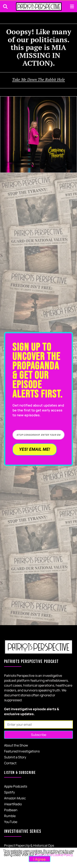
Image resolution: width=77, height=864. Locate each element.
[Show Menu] (72, 6)
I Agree (39, 859)
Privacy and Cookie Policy (53, 855)
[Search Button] (5, 6)
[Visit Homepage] (39, 6)
